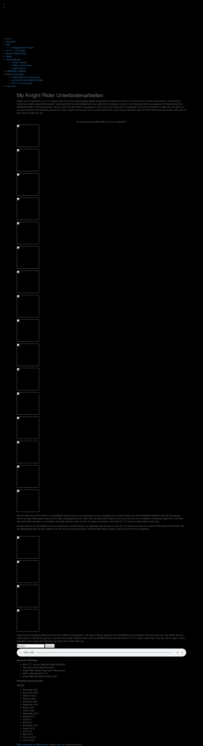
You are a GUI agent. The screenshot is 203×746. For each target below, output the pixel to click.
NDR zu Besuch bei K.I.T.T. (35, 673)
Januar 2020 (29, 710)
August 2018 (29, 728)
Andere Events (19, 68)
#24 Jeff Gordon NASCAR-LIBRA (27, 80)
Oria (59, 744)
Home (9, 38)
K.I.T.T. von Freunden (22, 83)
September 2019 (30, 713)
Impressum (11, 86)
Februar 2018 (29, 737)
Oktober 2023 (29, 695)
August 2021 (29, 707)
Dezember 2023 (30, 689)
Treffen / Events (19, 62)
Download (10, 41)
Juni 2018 (27, 731)
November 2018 (30, 725)
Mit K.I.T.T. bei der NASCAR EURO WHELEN (44, 664)
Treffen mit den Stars (22, 65)
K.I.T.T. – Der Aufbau (16, 50)
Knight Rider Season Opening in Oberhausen (44, 670)
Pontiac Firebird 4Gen (16, 53)
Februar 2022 (29, 698)
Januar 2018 (29, 740)
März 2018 (28, 734)
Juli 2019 (27, 719)
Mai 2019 (27, 722)
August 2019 (29, 716)
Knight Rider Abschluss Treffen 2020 (40, 676)
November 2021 (30, 701)
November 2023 (30, 692)
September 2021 (30, 704)
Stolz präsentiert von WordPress (32, 744)
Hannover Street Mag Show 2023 (38, 667)
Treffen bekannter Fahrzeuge (25, 77)
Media (9, 56)
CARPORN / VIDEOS (16, 71)
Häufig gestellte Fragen (23, 47)
